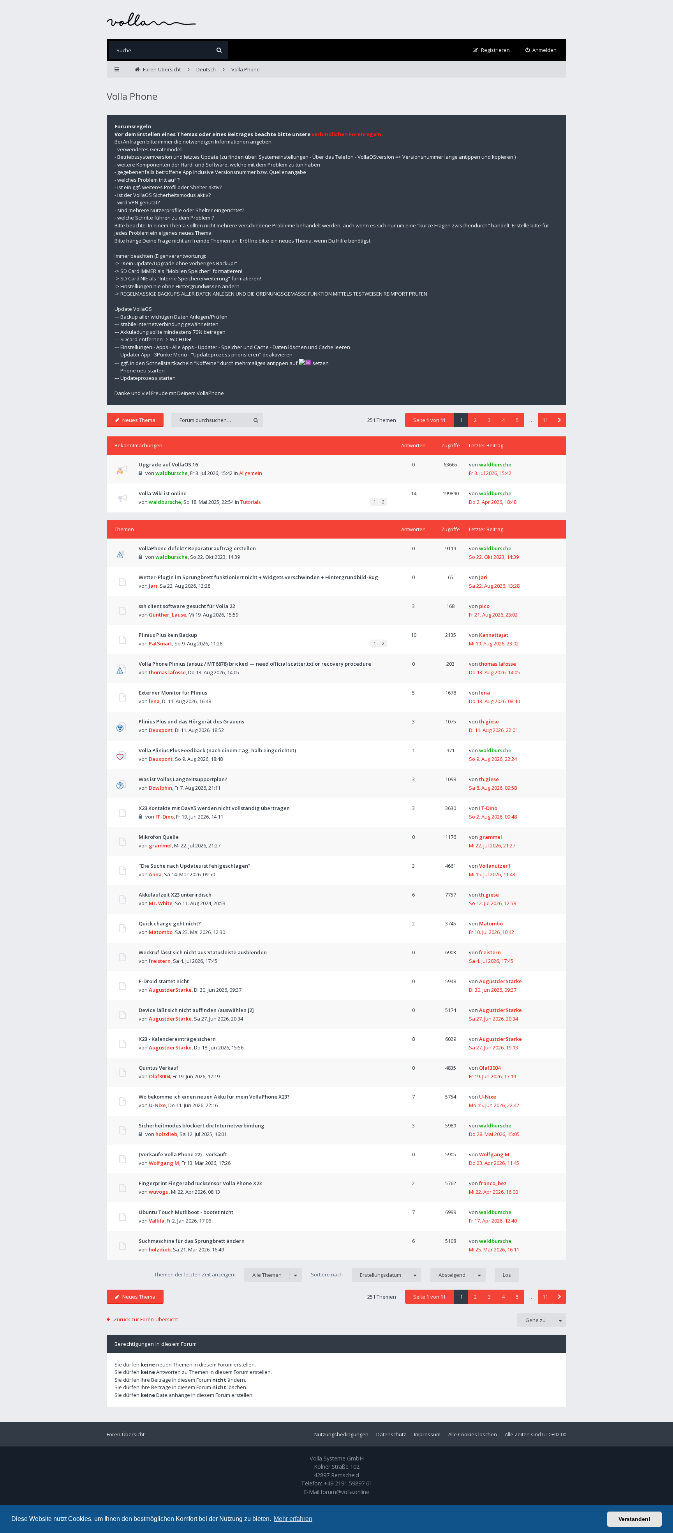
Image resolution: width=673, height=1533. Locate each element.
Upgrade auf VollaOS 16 (168, 464)
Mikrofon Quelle (159, 836)
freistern (160, 960)
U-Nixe (157, 1105)
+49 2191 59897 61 (348, 1483)
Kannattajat (493, 634)
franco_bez (493, 1183)
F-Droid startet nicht (164, 981)
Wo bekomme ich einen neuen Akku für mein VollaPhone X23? (214, 1096)
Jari (153, 585)
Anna (155, 874)
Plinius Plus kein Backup (168, 634)
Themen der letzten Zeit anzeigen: (218, 1274)
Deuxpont (161, 730)
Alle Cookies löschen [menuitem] (472, 1434)
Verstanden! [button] (634, 1519)
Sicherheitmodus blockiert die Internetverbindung (201, 1125)
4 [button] (503, 420)
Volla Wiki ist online (163, 493)
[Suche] (219, 50)
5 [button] (517, 420)
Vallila (156, 1220)
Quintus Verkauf (158, 1067)
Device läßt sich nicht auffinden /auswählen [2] (196, 1010)
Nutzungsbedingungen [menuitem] (341, 1434)
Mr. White (161, 903)
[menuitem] (541, 50)
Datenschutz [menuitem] (391, 1434)
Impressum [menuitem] (427, 1434)
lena (154, 701)
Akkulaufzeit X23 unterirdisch (175, 894)
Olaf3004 (159, 1076)
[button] (559, 420)
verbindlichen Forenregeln (346, 134)
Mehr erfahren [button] (293, 1518)
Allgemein (250, 473)
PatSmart (160, 643)
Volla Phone (132, 96)
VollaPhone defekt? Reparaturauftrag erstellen (197, 548)
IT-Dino (164, 816)
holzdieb (166, 1134)
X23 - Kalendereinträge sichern (177, 1038)
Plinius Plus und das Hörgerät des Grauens (191, 721)
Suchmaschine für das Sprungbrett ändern (192, 1240)
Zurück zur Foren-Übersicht (146, 1319)
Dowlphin (160, 787)
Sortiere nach (356, 1274)
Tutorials (250, 501)
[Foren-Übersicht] (151, 19)
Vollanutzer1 (495, 865)
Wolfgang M (164, 1162)
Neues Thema (138, 420)
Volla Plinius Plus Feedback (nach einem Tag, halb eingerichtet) (217, 750)
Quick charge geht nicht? (170, 923)
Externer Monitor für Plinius (173, 692)
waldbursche (171, 473)
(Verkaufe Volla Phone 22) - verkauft (183, 1154)
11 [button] (545, 420)
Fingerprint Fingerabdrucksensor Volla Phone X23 (200, 1183)
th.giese (489, 721)
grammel (160, 845)
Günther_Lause (167, 614)
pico (484, 606)
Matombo (161, 932)
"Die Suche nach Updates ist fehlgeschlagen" (194, 865)
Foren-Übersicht (125, 1434)
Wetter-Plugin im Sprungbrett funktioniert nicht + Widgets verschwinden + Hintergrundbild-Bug (258, 577)
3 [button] (489, 420)
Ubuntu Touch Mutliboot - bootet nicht (186, 1212)
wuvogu (159, 1191)
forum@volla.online (345, 1492)
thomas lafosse (167, 672)
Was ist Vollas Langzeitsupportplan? (183, 779)
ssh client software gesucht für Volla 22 (187, 606)
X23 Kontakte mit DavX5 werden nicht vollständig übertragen (214, 808)
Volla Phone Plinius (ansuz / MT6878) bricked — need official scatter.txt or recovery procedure (255, 663)
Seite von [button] (429, 420)
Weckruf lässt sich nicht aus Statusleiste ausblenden (203, 952)
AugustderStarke (170, 989)
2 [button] (475, 420)
